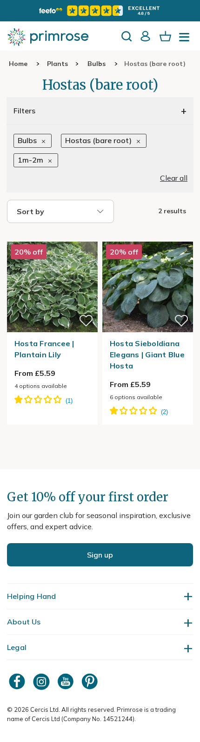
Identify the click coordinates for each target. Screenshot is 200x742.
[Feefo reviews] (100, 11)
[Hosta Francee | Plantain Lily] (52, 236)
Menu (186, 40)
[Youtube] (66, 681)
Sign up (100, 554)
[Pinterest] (91, 681)
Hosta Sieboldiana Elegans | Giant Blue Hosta (147, 354)
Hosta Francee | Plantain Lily (44, 349)
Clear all (173, 178)
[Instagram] (42, 681)
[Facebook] (18, 681)
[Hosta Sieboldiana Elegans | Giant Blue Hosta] (147, 236)
